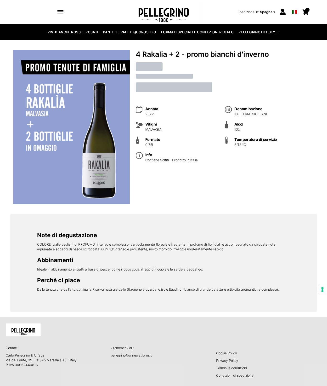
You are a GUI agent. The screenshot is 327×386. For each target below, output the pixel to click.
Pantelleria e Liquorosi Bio (129, 32)
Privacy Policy (227, 360)
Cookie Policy (226, 353)
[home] (163, 12)
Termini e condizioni (231, 368)
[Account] (282, 12)
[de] (294, 5)
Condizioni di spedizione (235, 375)
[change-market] (257, 12)
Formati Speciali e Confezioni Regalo (197, 32)
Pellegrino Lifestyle (259, 32)
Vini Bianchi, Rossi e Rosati (72, 32)
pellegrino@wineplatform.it (131, 355)
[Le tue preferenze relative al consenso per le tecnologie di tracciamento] (322, 289)
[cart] (305, 12)
